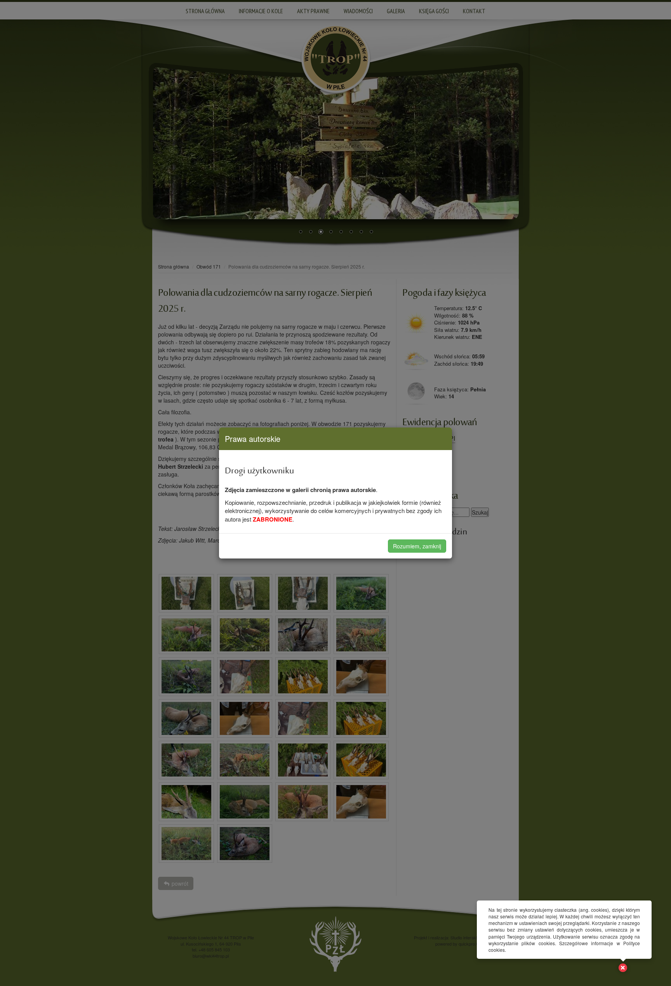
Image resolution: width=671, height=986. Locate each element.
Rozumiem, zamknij (417, 546)
